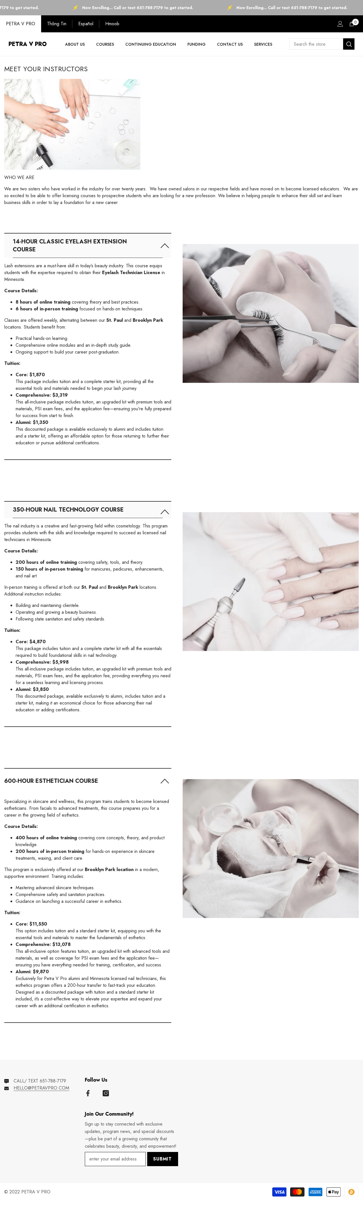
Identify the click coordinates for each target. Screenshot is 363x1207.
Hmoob (112, 23)
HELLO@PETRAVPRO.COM (41, 1088)
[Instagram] (106, 1093)
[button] (87, 245)
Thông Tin (56, 23)
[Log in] (340, 24)
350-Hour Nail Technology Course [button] (68, 510)
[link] (271, 299)
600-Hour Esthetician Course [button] (51, 781)
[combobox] (316, 44)
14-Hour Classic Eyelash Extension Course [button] (70, 245)
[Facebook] (88, 1093)
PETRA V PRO (20, 23)
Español (85, 23)
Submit (162, 1159)
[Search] (321, 44)
